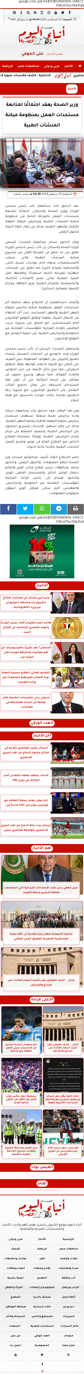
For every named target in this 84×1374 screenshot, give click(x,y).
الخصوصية (42, 1345)
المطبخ (15, 1297)
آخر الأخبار (42, 736)
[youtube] (55, 12)
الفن (42, 1258)
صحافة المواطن (15, 1307)
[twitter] (62, 12)
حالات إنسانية (42, 1307)
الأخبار (69, 66)
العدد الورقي (42, 723)
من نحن (15, 1335)
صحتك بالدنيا (42, 1297)
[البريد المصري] (42, 551)
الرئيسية (68, 1239)
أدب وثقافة (68, 1278)
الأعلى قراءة (42, 1000)
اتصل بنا (15, 1345)
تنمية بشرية (15, 1278)
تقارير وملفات (42, 1268)
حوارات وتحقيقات (15, 1258)
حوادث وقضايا (69, 1258)
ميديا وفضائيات (68, 1268)
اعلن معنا (68, 1345)
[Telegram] (58, 509)
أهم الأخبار (42, 848)
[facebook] (69, 12)
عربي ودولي (52, 66)
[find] (28, 12)
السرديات (69, 1316)
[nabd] (42, 12)
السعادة (14, 1326)
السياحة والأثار (15, 1316)
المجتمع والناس (42, 1316)
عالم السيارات (69, 1326)
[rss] (35, 12)
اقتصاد (15, 1249)
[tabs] (14, 12)
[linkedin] (48, 12)
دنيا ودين (68, 1307)
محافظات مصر (28, 66)
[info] (21, 12)
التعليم (42, 1278)
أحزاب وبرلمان (70, 1287)
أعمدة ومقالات (15, 1268)
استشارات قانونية (42, 1326)
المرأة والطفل (14, 1287)
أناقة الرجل (68, 1297)
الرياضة (7, 66)
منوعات (68, 1335)
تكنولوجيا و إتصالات (42, 1287)
